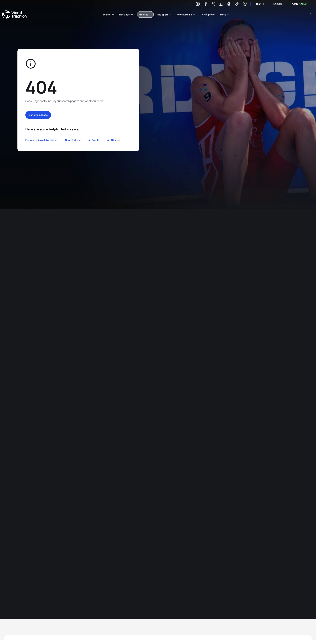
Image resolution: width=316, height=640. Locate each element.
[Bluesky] (245, 4)
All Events (93, 140)
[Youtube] (221, 4)
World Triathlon (14, 14)
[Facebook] (206, 4)
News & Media (72, 140)
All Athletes (113, 140)
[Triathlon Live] (298, 4)
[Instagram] (198, 4)
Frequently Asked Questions (41, 140)
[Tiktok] (237, 4)
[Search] (310, 14)
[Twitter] (213, 4)
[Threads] (229, 4)
